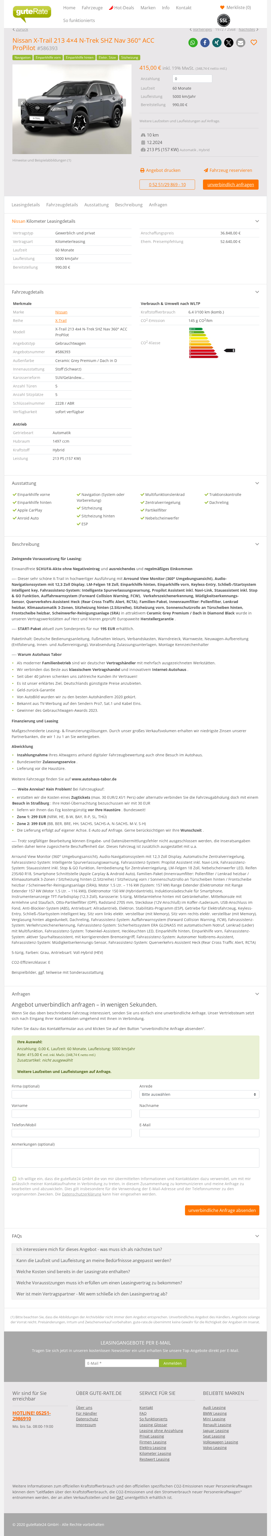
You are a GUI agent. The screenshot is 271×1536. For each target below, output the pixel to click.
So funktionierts (79, 20)
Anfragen (158, 205)
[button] (193, 42)
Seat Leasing (214, 1436)
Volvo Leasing (215, 1447)
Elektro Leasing (152, 1447)
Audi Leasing (214, 1407)
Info (166, 8)
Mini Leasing (214, 1418)
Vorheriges (202, 29)
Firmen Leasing (152, 1442)
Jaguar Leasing (216, 1430)
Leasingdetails (26, 205)
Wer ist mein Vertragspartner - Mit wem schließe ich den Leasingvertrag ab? (91, 1294)
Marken (148, 8)
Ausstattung (96, 205)
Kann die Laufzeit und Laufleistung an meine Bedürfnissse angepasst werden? (93, 1260)
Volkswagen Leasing (220, 1442)
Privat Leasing (151, 1436)
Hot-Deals (124, 8)
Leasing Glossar (153, 1424)
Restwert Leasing (154, 1459)
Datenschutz (87, 1418)
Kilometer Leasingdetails (43, 221)
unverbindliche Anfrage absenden (222, 1210)
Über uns (84, 1407)
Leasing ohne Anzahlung (161, 1430)
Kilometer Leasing (155, 1453)
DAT (120, 1497)
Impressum (86, 1424)
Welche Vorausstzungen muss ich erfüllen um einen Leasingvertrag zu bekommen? (99, 1283)
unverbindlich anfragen (230, 184)
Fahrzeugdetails (62, 205)
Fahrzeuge (92, 8)
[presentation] (22, 103)
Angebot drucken (162, 170)
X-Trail (61, 320)
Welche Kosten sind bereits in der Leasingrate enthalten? (73, 1272)
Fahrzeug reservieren (230, 170)
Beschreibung (129, 205)
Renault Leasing (217, 1424)
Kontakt (184, 8)
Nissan (61, 312)
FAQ (143, 1413)
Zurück (22, 29)
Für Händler (86, 1413)
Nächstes (247, 29)
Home (69, 8)
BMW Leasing (215, 1413)
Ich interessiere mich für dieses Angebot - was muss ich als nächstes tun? (89, 1249)
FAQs (17, 1236)
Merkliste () (238, 7)
